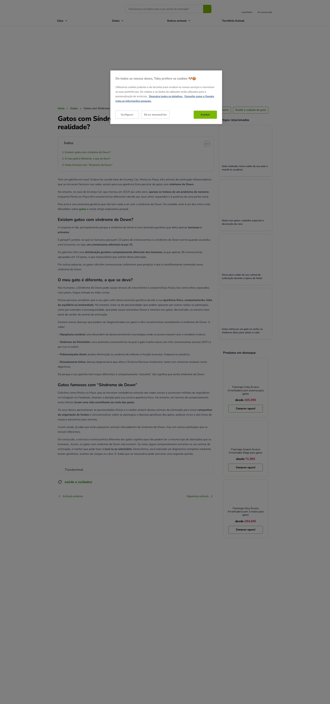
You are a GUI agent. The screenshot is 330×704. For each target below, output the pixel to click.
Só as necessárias (155, 114)
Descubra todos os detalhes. (166, 96)
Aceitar (205, 114)
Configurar (127, 114)
